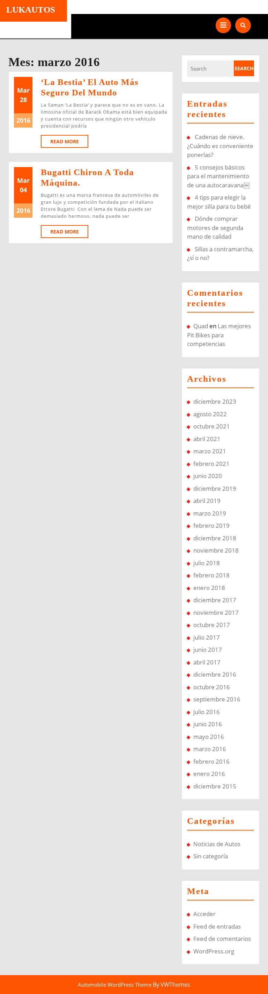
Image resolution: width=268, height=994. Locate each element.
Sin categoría (210, 856)
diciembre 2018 (214, 538)
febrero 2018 (211, 575)
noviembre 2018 (216, 550)
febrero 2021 (211, 464)
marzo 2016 (209, 749)
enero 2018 (209, 588)
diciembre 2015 (214, 786)
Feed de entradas (217, 926)
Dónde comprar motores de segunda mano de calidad (215, 227)
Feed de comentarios (222, 939)
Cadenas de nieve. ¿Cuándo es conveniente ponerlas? (220, 146)
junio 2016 (207, 724)
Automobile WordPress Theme (114, 984)
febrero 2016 (211, 761)
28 (23, 99)
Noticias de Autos (216, 844)
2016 (23, 120)
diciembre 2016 (214, 674)
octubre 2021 (211, 426)
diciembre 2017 (214, 600)
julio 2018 (206, 563)
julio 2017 (206, 637)
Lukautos (30, 9)
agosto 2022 (210, 414)
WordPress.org (213, 951)
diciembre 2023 (214, 401)
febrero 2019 (211, 525)
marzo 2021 (209, 451)
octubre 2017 (211, 625)
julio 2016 (206, 712)
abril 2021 (207, 439)
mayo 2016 (208, 737)
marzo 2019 (209, 513)
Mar (23, 90)
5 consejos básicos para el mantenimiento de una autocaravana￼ (218, 176)
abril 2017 (207, 662)
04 (23, 190)
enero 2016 (209, 774)
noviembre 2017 (216, 612)
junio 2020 (207, 476)
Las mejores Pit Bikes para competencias (219, 335)
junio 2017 (207, 650)
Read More (69, 143)
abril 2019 (207, 501)
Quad (200, 326)
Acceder (204, 914)
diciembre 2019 (214, 488)
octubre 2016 (211, 687)
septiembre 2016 (216, 699)
